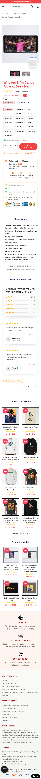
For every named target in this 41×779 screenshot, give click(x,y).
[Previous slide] (5, 44)
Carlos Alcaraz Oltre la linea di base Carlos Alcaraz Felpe (30, 520)
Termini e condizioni (9, 683)
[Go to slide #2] (26, 74)
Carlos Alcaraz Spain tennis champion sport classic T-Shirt (10, 520)
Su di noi (5, 680)
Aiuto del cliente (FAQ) (10, 717)
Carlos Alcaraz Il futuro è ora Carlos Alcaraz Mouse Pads (11, 567)
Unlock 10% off (4, 769)
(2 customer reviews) (20, 91)
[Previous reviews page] (25, 387)
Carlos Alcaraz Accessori (18, 13)
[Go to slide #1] (15, 74)
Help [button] (37, 776)
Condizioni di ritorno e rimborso (13, 711)
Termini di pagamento (9, 708)
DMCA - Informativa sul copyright (13, 689)
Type (5, 99)
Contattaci (5, 714)
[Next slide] (36, 44)
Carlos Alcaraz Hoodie (30, 457)
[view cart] (38, 6)
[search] (31, 6)
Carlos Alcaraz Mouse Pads (12, 17)
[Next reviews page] (36, 387)
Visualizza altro (20, 533)
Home (4, 13)
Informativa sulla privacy (10, 686)
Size (4, 106)
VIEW (10, 422)
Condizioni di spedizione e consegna (15, 705)
